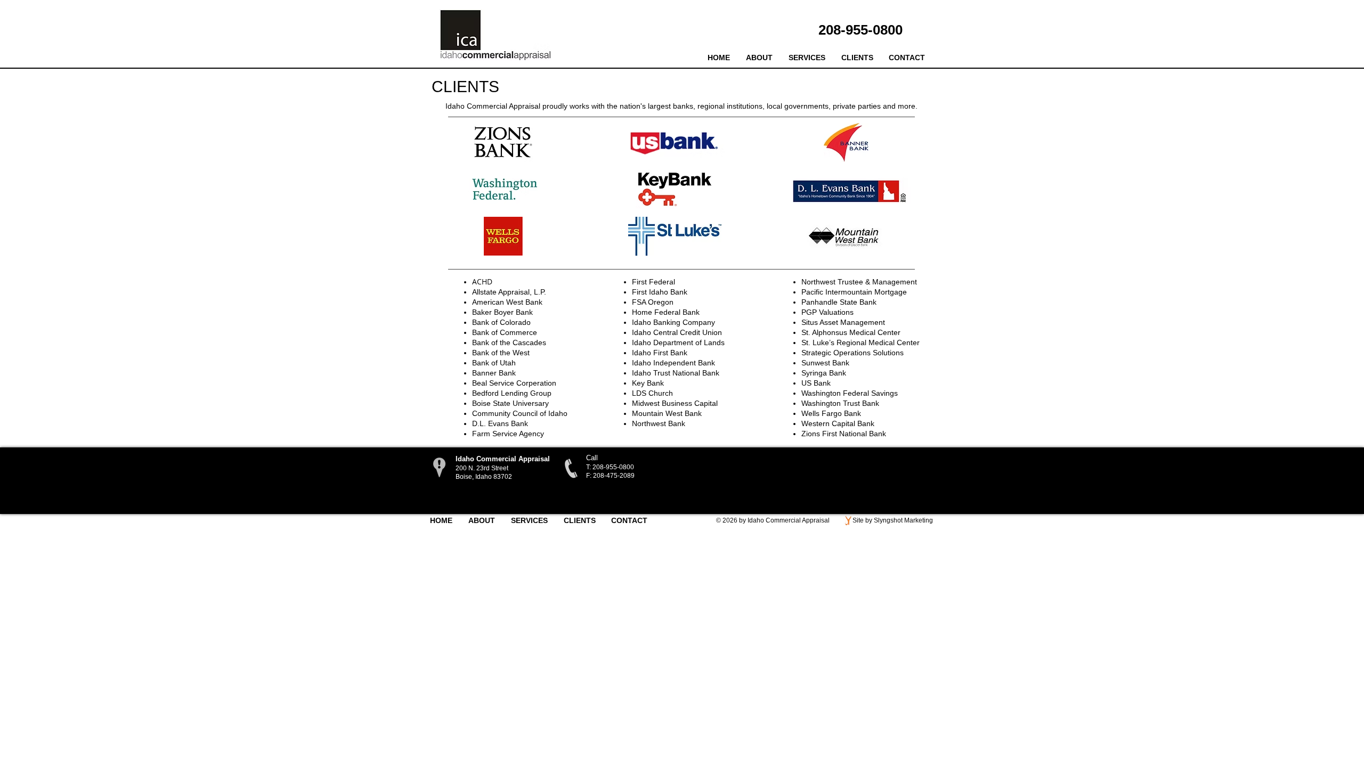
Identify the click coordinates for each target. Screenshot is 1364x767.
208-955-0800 (613, 467)
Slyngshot (888, 520)
